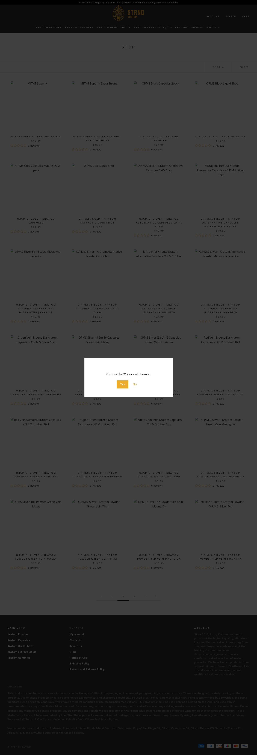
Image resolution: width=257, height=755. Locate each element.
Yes (122, 384)
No (135, 384)
